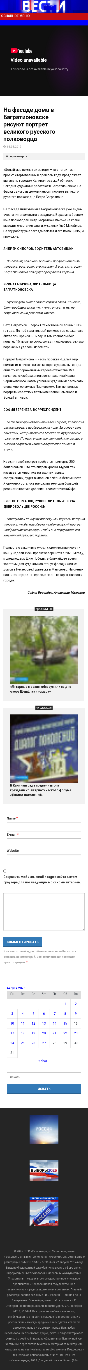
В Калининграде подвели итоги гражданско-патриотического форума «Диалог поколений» (40, 790)
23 (76, 1033)
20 (44, 1033)
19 (33, 1033)
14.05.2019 (14, 146)
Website (13, 850)
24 (12, 1043)
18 (23, 1033)
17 (12, 1033)
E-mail (13, 834)
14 (54, 1023)
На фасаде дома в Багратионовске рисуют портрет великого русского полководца (29, 124)
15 (65, 1023)
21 (54, 1033)
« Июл (42, 1060)
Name (12, 818)
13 (44, 1023)
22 (65, 1033)
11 (23, 1023)
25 (23, 1043)
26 (33, 1043)
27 (44, 1043)
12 (33, 1023)
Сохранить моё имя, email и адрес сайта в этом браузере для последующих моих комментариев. (42, 879)
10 (12, 1023)
